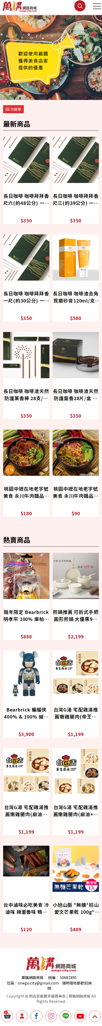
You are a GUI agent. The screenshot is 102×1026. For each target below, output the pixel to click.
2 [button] (59, 85)
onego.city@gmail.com (38, 983)
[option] (51, 57)
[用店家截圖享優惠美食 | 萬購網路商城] (20, 6)
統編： (53, 977)
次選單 (15, 109)
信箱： (12, 983)
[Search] (73, 10)
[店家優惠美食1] (51, 57)
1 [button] (48, 85)
